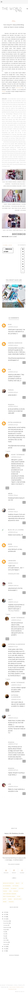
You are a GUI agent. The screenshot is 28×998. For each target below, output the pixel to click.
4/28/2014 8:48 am (13, 563)
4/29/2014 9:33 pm (13, 786)
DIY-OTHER (21, 888)
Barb (10, 544)
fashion (5, 891)
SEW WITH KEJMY (18, 899)
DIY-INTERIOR (6, 888)
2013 (5, 946)
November (6, 923)
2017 (5, 914)
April (4, 938)
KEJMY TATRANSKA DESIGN (9, 896)
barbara (11, 509)
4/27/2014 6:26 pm (13, 406)
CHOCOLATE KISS (13, 574)
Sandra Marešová (15, 343)
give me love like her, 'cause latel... (11, 304)
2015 (5, 916)
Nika (10, 324)
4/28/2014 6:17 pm (13, 646)
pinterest (14, 872)
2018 (5, 912)
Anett (10, 599)
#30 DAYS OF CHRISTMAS (8, 883)
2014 (5, 918)
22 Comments (22, 245)
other (14, 21)
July (4, 931)
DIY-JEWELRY (14, 888)
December (6, 921)
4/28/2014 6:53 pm (13, 718)
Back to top (19, 991)
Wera (10, 583)
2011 (5, 950)
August (5, 929)
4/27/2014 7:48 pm (13, 511)
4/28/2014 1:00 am (13, 546)
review (10, 899)
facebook (22, 872)
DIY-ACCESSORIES (7, 885)
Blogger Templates (16, 987)
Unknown (12, 560)
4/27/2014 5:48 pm (13, 345)
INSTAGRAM (19, 87)
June (4, 933)
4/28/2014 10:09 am (13, 585)
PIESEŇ (4, 91)
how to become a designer (9, 893)
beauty (18, 883)
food (10, 891)
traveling (11, 901)
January (5, 944)
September (6, 927)
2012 (5, 948)
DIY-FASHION (15, 885)
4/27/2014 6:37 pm (13, 424)
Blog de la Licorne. (16, 530)
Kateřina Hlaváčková (16, 644)
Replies (8, 451)
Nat (9, 715)
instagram (6, 872)
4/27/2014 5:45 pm (13, 327)
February (5, 942)
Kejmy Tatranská (18, 454)
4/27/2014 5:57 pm (13, 372)
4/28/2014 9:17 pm (13, 744)
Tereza (11, 390)
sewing (5, 901)
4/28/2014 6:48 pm (16, 685)
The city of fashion (13, 610)
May (4, 936)
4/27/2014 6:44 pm (16, 457)
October (5, 925)
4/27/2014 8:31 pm (13, 532)
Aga (9, 369)
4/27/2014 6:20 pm (13, 392)
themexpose (12, 989)
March (5, 940)
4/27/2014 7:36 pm (13, 495)
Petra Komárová (14, 422)
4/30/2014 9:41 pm (16, 699)
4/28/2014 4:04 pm (13, 602)
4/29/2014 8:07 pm (13, 770)
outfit (4, 899)
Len (9, 784)
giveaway (16, 891)
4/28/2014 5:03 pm (16, 620)
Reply (24, 336)
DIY (22, 883)
